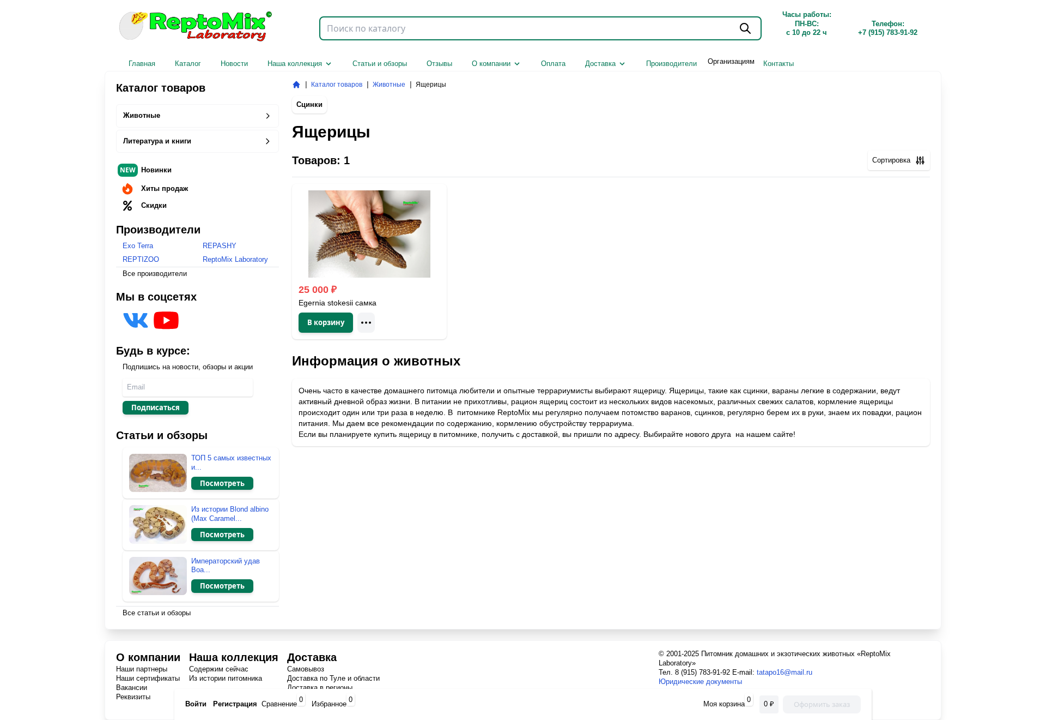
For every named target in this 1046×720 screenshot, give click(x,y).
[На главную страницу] (296, 84)
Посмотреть (222, 483)
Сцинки (309, 104)
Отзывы (439, 63)
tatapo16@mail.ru (784, 672)
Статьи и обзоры (379, 63)
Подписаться (155, 407)
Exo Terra (138, 246)
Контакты (778, 63)
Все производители (155, 273)
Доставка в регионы (319, 687)
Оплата (553, 63)
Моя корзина (725, 704)
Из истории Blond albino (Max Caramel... (230, 514)
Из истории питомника (225, 678)
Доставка (600, 63)
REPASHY (219, 246)
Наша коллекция (294, 63)
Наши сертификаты (148, 678)
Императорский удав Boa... (225, 565)
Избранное (329, 704)
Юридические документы (700, 681)
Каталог (188, 63)
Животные (141, 115)
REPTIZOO (141, 259)
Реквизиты (133, 697)
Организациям (731, 61)
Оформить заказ (822, 704)
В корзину (325, 322)
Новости (234, 63)
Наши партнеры (141, 669)
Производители (671, 63)
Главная (142, 63)
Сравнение (279, 704)
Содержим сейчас (218, 669)
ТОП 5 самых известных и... (231, 462)
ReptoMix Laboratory (235, 259)
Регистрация (235, 704)
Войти (195, 704)
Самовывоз (305, 669)
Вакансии (131, 687)
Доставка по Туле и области (333, 678)
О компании (491, 63)
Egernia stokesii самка (337, 302)
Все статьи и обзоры (157, 613)
